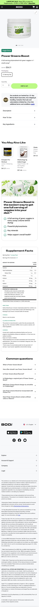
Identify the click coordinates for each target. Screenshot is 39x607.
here (19, 515)
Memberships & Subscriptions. (21, 506)
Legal (3, 471)
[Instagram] (14, 440)
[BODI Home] (19, 7)
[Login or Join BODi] (37, 7)
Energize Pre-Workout (5, 161)
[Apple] (12, 432)
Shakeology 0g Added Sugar (22, 161)
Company (4, 466)
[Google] (26, 432)
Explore (3, 455)
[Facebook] (19, 440)
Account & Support (7, 460)
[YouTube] (25, 440)
